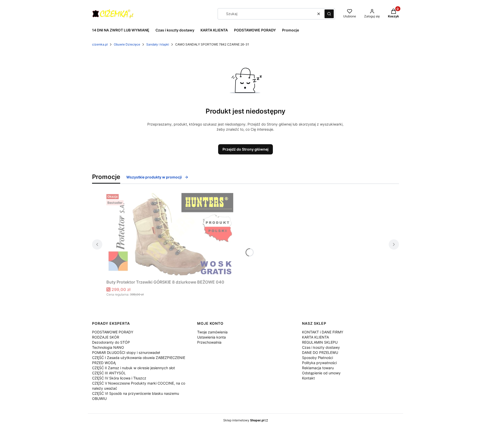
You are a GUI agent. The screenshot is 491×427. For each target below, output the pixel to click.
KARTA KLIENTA (315, 337)
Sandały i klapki (157, 44)
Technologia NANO (108, 347)
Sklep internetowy (243, 420)
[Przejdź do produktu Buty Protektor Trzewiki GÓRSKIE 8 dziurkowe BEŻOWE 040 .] (170, 234)
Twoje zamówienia (212, 332)
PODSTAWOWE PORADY (112, 332)
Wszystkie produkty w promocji (154, 177)
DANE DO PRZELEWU (320, 352)
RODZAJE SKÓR (105, 337)
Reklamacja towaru (318, 368)
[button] (329, 13)
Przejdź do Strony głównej (245, 149)
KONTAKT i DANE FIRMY (322, 332)
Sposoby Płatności (317, 357)
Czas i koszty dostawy (321, 347)
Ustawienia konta (211, 337)
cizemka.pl (100, 44)
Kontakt (308, 378)
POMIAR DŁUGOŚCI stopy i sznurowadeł (126, 352)
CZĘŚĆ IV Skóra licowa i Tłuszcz (119, 378)
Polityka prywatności (319, 363)
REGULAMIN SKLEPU (320, 342)
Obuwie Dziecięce (127, 44)
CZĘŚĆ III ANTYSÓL (109, 373)
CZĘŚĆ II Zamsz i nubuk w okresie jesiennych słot (133, 368)
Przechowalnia (209, 342)
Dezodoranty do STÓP (111, 342)
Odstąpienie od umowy (321, 373)
